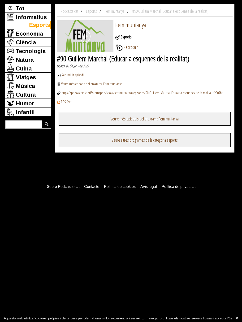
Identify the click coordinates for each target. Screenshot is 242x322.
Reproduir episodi (72, 75)
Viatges (25, 77)
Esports (39, 25)
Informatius (30, 17)
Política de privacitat (178, 187)
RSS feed (66, 101)
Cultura (25, 94)
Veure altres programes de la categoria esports (145, 140)
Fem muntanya (130, 24)
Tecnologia (30, 51)
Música (24, 86)
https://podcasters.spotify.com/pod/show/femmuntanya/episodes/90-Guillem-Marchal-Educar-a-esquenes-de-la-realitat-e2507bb (142, 92)
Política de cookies (120, 187)
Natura (24, 60)
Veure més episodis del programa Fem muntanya (91, 84)
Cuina (23, 68)
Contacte (91, 187)
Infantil (24, 112)
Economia (28, 33)
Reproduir (130, 47)
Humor (24, 103)
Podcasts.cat (69, 11)
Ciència (25, 42)
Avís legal (148, 187)
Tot (19, 8)
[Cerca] (46, 124)
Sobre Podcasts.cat (63, 187)
